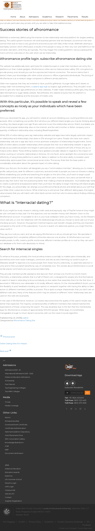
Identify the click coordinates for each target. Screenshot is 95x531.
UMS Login (9, 487)
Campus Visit (10, 490)
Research (60, 17)
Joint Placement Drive (14, 435)
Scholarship (9, 381)
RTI (88, 522)
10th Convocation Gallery (15, 439)
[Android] (72, 383)
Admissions (34, 17)
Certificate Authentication (15, 428)
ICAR (7, 446)
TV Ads (7, 402)
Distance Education (13, 469)
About (22, 17)
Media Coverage (11, 406)
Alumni (7, 417)
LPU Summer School (13, 479)
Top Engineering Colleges (15, 388)
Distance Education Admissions (17, 377)
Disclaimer (48, 522)
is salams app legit (39, 87)
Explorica (8, 476)
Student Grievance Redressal (70, 522)
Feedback (86, 525)
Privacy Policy (35, 522)
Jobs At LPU (9, 494)
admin (26, 318)
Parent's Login (10, 483)
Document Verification (14, 453)
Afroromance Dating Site (24, 320)
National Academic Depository (17, 432)
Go (87, 393)
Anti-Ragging (9, 522)
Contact (8, 497)
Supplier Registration (13, 501)
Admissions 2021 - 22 (13, 370)
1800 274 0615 (80, 403)
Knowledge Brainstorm (14, 442)
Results (85, 17)
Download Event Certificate (16, 425)
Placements (72, 17)
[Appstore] (67, 383)
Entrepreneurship (12, 421)
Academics (47, 17)
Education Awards (12, 472)
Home (13, 17)
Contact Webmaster (85, 528)
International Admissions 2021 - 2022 (19, 373)
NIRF (7, 450)
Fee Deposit (10, 384)
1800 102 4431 (80, 400)
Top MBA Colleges (12, 391)
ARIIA (7, 465)
